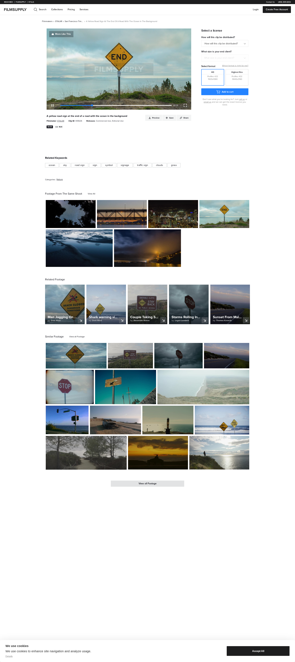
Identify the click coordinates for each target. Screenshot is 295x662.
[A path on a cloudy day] (86, 453)
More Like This (63, 34)
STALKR (58, 21)
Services (84, 9)
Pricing (71, 9)
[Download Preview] (74, 224)
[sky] (65, 165)
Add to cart (227, 91)
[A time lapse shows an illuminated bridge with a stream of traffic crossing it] (173, 214)
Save (83, 224)
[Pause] (52, 105)
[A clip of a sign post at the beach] (130, 355)
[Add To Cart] (92, 224)
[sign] (95, 165)
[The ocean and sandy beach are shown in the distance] (203, 387)
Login (256, 9)
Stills (31, 2)
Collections (57, 9)
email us (207, 102)
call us (242, 99)
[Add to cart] (103, 365)
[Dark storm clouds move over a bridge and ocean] (147, 248)
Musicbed (8, 2)
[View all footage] (77, 336)
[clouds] (159, 165)
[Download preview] (85, 365)
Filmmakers (47, 21)
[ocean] (52, 165)
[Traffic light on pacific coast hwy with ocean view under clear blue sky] (67, 420)
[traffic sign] (142, 165)
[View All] (91, 194)
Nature (60, 179)
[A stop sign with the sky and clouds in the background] (70, 387)
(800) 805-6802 (284, 2)
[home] (17, 9)
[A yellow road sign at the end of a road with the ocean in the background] (224, 214)
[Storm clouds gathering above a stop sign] (178, 355)
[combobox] (224, 58)
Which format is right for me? (235, 65)
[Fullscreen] (185, 105)
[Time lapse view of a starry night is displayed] (71, 214)
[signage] (124, 165)
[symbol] (109, 165)
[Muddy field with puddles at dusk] (79, 248)
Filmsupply (21, 2)
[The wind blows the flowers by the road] (226, 355)
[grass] (174, 165)
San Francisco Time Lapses (74, 21)
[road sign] (79, 165)
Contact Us (270, 2)
